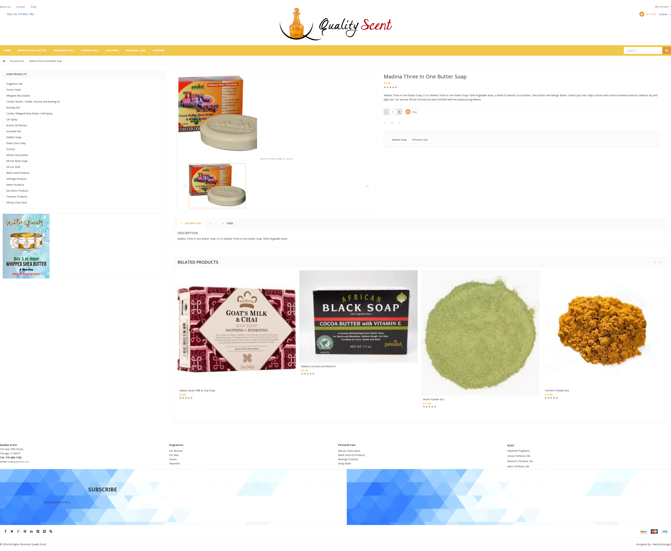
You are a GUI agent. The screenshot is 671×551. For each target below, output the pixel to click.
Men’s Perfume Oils (518, 466)
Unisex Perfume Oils (518, 456)
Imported (174, 463)
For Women (176, 451)
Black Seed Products (18, 172)
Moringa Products (16, 178)
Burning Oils (89, 50)
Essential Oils (13, 131)
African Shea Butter (17, 155)
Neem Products (15, 184)
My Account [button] (661, 6)
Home (7, 50)
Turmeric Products (16, 196)
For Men (174, 455)
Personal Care (136, 50)
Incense (10, 149)
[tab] (215, 221)
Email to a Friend (392, 123)
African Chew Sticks (349, 451)
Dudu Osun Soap (16, 143)
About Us (5, 6)
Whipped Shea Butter (32, 50)
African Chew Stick (16, 202)
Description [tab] (193, 223)
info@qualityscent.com (18, 461)
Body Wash (344, 463)
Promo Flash (13, 89)
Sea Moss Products (17, 190)
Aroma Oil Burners (16, 125)
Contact (20, 6)
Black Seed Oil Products (351, 455)
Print (399, 123)
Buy (414, 112)
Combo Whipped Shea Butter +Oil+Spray (29, 113)
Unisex (173, 459)
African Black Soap (16, 161)
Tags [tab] (229, 223)
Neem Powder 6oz (433, 399)
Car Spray (112, 50)
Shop (33, 6)
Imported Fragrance (518, 450)
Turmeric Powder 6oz (557, 390)
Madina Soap (13, 137)
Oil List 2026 (13, 167)
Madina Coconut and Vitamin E (318, 366)
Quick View (236, 309)
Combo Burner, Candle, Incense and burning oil (33, 101)
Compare (159, 50)
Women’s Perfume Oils (520, 461)
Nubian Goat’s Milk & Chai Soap (197, 390)
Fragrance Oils (63, 50)
